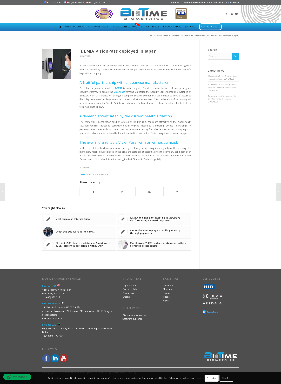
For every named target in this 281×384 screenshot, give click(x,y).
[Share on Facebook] (94, 191)
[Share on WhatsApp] (122, 191)
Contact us (128, 293)
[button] (17, 377)
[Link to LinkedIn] (231, 13)
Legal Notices (129, 285)
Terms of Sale (129, 289)
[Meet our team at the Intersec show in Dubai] (2, 192)
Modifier (226, 378)
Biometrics (85, 56)
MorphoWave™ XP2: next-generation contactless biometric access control (222, 86)
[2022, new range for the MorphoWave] (278, 192)
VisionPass (105, 174)
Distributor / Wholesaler (134, 315)
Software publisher (132, 318)
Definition (168, 285)
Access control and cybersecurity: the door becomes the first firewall (222, 97)
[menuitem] (175, 2)
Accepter (211, 378)
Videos (166, 296)
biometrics (92, 174)
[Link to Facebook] (226, 13)
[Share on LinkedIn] (149, 191)
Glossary (167, 289)
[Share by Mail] (177, 191)
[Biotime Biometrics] (140, 14)
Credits (126, 296)
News (166, 300)
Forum (166, 293)
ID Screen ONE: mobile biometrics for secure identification (223, 77)
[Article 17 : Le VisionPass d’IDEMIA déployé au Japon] (56, 64)
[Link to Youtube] (236, 13)
